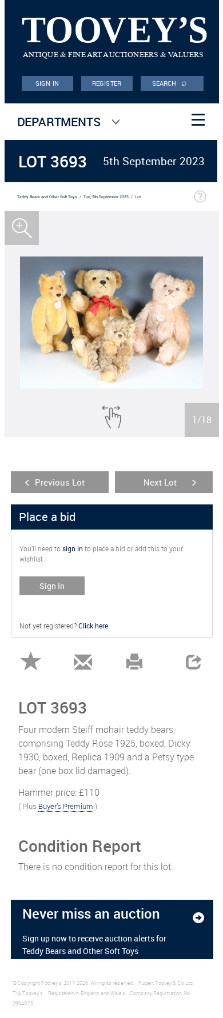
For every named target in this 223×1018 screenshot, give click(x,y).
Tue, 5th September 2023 (106, 196)
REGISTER (106, 83)
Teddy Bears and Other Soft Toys (47, 196)
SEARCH (170, 82)
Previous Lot (60, 482)
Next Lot (160, 482)
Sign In (52, 585)
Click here (93, 625)
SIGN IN (47, 83)
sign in (72, 548)
